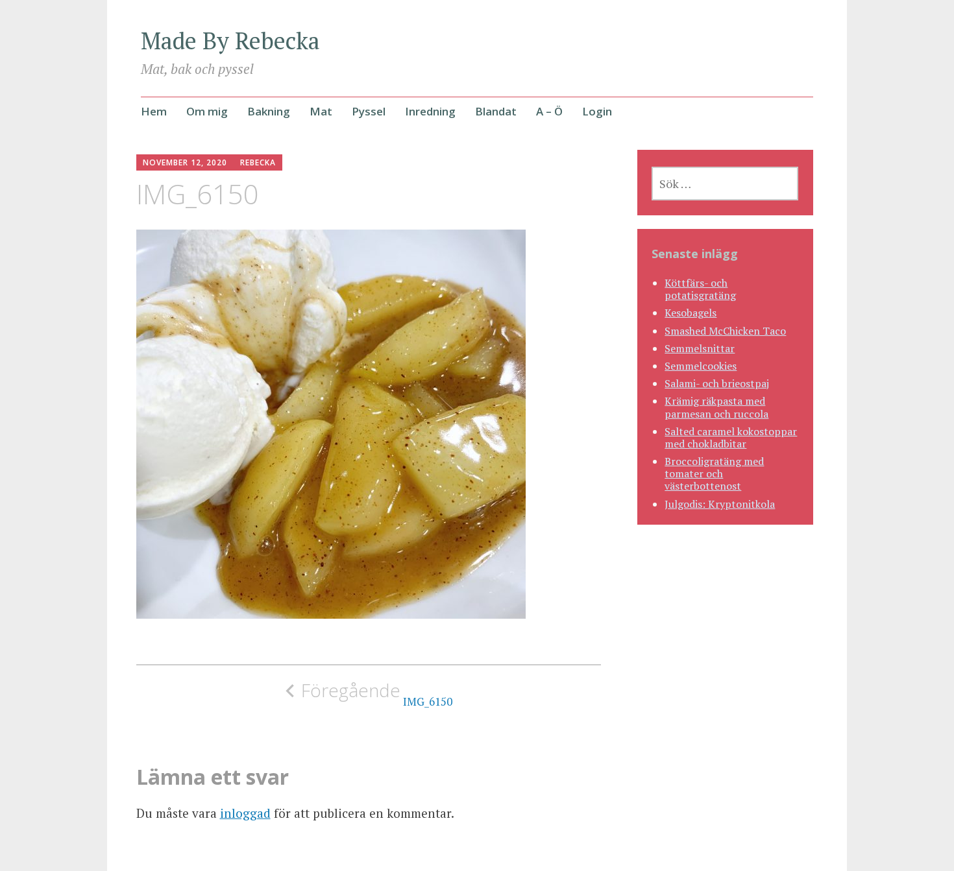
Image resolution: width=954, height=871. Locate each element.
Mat (321, 111)
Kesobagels (690, 312)
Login (597, 111)
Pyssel (368, 111)
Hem (154, 111)
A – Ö (549, 111)
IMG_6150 (376, 694)
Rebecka (258, 162)
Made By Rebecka (230, 40)
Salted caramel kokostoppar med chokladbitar (731, 437)
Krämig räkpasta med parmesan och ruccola (716, 407)
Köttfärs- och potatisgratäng (700, 289)
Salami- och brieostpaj (717, 383)
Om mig (207, 111)
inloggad (245, 813)
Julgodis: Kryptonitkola (720, 504)
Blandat (496, 111)
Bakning (268, 111)
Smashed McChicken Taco (725, 331)
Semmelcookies (701, 366)
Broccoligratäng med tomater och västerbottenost (714, 473)
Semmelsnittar (700, 348)
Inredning (430, 111)
